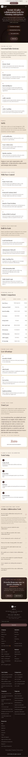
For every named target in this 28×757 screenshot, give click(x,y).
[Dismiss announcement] (26, 1)
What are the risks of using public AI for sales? (11, 542)
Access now (14, 3)
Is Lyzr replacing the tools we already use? (11, 538)
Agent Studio (18, 595)
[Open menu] (26, 7)
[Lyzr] (4, 6)
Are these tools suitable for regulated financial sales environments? (11, 558)
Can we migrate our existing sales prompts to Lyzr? (11, 563)
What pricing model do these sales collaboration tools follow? (12, 569)
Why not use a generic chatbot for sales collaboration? (10, 528)
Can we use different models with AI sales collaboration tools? (10, 533)
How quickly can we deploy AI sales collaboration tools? (12, 553)
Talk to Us (14, 38)
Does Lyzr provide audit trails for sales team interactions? (11, 547)
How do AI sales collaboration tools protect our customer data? (11, 514)
